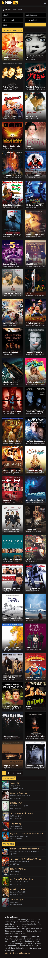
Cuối (19, 773)
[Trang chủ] (10, 3)
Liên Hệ (8, 953)
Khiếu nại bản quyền (22, 953)
